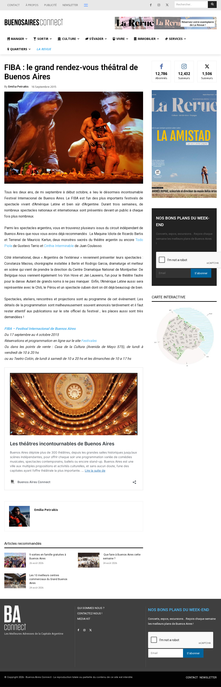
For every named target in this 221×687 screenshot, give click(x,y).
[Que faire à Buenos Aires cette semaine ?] (88, 560)
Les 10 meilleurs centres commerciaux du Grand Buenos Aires (48, 579)
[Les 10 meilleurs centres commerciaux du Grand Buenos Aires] (15, 580)
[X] (167, 5)
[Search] (212, 4)
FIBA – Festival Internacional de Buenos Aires (40, 329)
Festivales (88, 341)
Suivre (184, 64)
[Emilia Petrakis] (19, 516)
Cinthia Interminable (59, 246)
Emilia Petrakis (18, 86)
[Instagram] (159, 5)
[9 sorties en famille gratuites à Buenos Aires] (15, 560)
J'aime (161, 64)
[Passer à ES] (86, 5)
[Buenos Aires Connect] (55, 22)
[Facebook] (151, 5)
